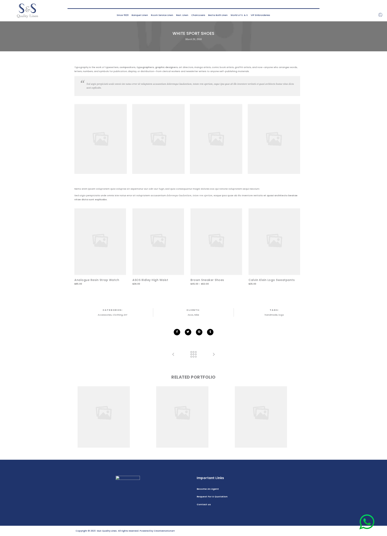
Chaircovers (198, 15)
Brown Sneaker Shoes (207, 280)
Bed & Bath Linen (218, 15)
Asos (190, 314)
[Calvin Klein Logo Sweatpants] (274, 240)
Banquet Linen (140, 15)
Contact (306, 530)
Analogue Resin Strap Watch (96, 280)
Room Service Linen (162, 15)
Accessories (105, 314)
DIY (125, 314)
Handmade (116, 413)
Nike (196, 314)
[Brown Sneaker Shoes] (216, 240)
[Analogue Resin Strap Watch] (100, 240)
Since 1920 (123, 15)
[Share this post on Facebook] (177, 332)
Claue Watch (115, 410)
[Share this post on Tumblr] (210, 332)
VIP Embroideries (260, 15)
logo (281, 314)
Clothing (118, 314)
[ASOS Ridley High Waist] (158, 240)
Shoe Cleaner (272, 410)
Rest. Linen (182, 15)
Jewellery (129, 413)
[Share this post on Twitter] (188, 332)
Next (306, 247)
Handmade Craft (194, 410)
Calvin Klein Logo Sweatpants (272, 280)
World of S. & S (239, 15)
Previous (68, 247)
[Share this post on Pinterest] (199, 332)
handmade (271, 314)
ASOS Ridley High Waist (150, 280)
